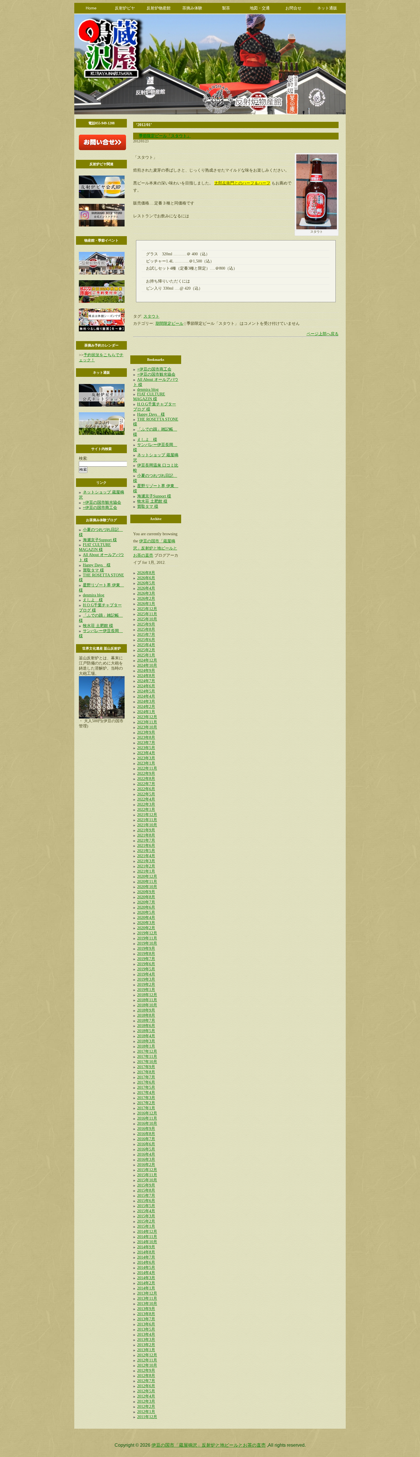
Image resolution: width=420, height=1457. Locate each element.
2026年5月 (146, 583)
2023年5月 (146, 748)
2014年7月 (146, 1257)
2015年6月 (146, 1201)
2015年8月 (146, 1190)
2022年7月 (146, 784)
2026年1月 (146, 604)
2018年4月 (146, 1036)
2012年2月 (146, 1406)
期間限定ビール (169, 323)
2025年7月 (146, 634)
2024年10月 (147, 665)
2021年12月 (147, 815)
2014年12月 (147, 1231)
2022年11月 (147, 768)
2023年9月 (146, 732)
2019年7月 (146, 959)
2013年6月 (146, 1324)
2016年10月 (147, 1123)
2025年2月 (146, 650)
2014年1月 (146, 1288)
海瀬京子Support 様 (100, 540)
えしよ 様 (93, 600)
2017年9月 (146, 1067)
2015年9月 (146, 1185)
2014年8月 (146, 1252)
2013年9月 (146, 1309)
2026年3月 (146, 593)
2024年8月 (146, 676)
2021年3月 (146, 861)
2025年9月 (146, 624)
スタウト (151, 316)
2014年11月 (147, 1237)
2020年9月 (146, 892)
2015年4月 (146, 1211)
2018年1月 (146, 1046)
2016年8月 (146, 1134)
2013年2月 (146, 1345)
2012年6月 (146, 1386)
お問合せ (293, 8)
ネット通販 (327, 8)
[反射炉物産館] (102, 273)
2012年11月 (147, 1360)
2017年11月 (147, 1056)
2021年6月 (146, 845)
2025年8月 (146, 629)
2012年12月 (147, 1355)
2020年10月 (147, 887)
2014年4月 (146, 1273)
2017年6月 (146, 1082)
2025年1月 (146, 655)
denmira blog (93, 595)
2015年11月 (147, 1175)
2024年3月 (146, 701)
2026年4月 (146, 588)
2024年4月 (146, 696)
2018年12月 (147, 995)
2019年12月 (147, 933)
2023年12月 (147, 717)
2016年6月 (146, 1144)
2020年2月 (146, 928)
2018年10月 (147, 1005)
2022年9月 (146, 773)
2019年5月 (146, 969)
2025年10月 (147, 619)
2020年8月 (146, 897)
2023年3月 (146, 758)
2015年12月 (147, 1170)
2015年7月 (146, 1195)
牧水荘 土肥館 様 (98, 626)
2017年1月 (146, 1108)
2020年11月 (147, 881)
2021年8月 (146, 835)
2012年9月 (146, 1370)
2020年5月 (146, 912)
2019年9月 (146, 948)
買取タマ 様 (93, 570)
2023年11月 (147, 722)
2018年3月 (146, 1041)
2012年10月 (147, 1365)
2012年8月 (146, 1376)
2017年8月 (146, 1072)
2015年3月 (146, 1216)
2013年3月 (146, 1339)
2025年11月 (147, 614)
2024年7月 (146, 681)
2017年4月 (146, 1092)
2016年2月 (146, 1165)
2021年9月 (146, 830)
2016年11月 (147, 1118)
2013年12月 (147, 1293)
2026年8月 (146, 573)
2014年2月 (146, 1283)
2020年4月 (146, 917)
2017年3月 (146, 1098)
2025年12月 (147, 609)
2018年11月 (147, 1000)
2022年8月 (146, 779)
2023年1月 (146, 763)
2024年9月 (146, 670)
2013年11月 (147, 1298)
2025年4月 (146, 645)
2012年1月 (146, 1412)
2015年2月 (146, 1221)
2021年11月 (147, 820)
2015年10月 (147, 1180)
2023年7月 (146, 743)
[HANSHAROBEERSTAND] (102, 225)
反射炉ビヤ (125, 8)
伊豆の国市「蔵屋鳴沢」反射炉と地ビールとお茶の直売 (155, 548)
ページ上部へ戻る (323, 334)
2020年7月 (146, 902)
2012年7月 (146, 1381)
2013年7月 (146, 1319)
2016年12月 (147, 1113)
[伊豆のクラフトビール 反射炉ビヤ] (102, 197)
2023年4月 (146, 753)
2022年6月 (146, 789)
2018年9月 (146, 1010)
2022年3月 (146, 804)
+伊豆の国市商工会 (100, 507)
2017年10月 (147, 1062)
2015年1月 (146, 1226)
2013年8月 (146, 1314)
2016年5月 (146, 1149)
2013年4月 (146, 1334)
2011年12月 (147, 1417)
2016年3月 (146, 1159)
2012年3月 (146, 1401)
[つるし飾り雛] (102, 330)
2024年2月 (146, 706)
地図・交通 (260, 8)
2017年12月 (147, 1051)
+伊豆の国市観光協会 (102, 502)
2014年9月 (146, 1247)
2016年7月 (146, 1139)
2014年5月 (146, 1267)
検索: (83, 458)
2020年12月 (147, 876)
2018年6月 (146, 1026)
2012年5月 (146, 1391)
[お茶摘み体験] (102, 301)
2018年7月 (146, 1020)
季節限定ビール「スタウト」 (165, 136)
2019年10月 (147, 943)
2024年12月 (147, 660)
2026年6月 (146, 578)
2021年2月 (146, 866)
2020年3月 (146, 923)
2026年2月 (146, 598)
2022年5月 (146, 794)
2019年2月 (146, 984)
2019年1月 (146, 990)
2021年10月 (147, 825)
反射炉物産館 (159, 8)
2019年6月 (146, 964)
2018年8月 (146, 1015)
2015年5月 (146, 1206)
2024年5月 (146, 691)
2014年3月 (146, 1278)
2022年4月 (146, 799)
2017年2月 (146, 1103)
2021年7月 (146, 840)
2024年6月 (146, 686)
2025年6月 (146, 640)
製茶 (226, 8)
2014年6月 (146, 1262)
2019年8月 (146, 954)
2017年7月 (146, 1077)
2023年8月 (146, 737)
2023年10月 (147, 727)
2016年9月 (146, 1128)
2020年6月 (146, 907)
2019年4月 (146, 974)
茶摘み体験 (192, 8)
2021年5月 (146, 851)
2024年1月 (146, 712)
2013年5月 (146, 1329)
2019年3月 (146, 979)
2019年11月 (147, 938)
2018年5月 (146, 1031)
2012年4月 (146, 1396)
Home (91, 8)
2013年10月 (147, 1303)
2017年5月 (146, 1087)
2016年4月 (146, 1154)
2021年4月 (146, 856)
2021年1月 (146, 871)
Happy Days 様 (97, 565)
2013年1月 (146, 1350)
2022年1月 (146, 809)
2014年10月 (147, 1242)
